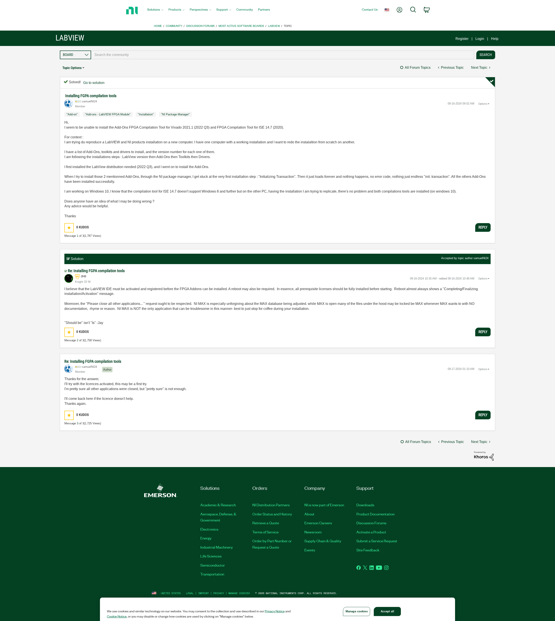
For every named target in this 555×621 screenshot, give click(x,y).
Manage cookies (239, 593)
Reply (482, 227)
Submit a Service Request (376, 540)
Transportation (212, 574)
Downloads (365, 504)
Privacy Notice (275, 611)
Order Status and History (272, 514)
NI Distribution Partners (271, 504)
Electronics (209, 529)
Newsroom (313, 531)
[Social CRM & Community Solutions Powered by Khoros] (484, 456)
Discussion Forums (200, 26)
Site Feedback (367, 549)
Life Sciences (211, 556)
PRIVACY (218, 593)
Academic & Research (218, 504)
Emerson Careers (318, 522)
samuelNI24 (480, 258)
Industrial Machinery (216, 547)
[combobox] (282, 55)
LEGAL (190, 593)
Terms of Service (265, 531)
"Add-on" (72, 114)
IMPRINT (203, 593)
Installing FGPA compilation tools (90, 95)
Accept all (387, 611)
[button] (69, 227)
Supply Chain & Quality (322, 540)
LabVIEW (274, 26)
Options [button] (482, 103)
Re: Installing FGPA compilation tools (96, 270)
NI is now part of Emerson (324, 504)
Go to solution (93, 83)
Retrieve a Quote (265, 522)
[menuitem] (155, 10)
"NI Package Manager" (175, 114)
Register (461, 39)
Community (174, 26)
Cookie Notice (117, 616)
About (309, 514)
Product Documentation (375, 514)
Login (479, 39)
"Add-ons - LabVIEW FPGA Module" (108, 114)
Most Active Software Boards (241, 26)
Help (494, 39)
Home (158, 26)
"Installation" (146, 114)
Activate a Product (371, 531)
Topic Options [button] (72, 68)
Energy (206, 538)
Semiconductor (212, 565)
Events (309, 549)
